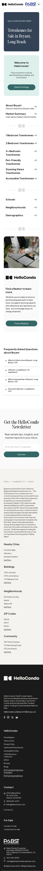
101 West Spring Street (12, 645)
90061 (6, 626)
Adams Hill (8, 603)
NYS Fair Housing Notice (13, 776)
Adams (6, 600)
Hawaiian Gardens (11, 557)
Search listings (21, 87)
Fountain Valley (10, 550)
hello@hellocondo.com (15, 804)
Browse (7, 763)
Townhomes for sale (12, 829)
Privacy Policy (9, 744)
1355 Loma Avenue (11, 576)
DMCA (6, 760)
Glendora (7, 553)
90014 (6, 619)
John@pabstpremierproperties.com (21, 861)
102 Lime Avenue (10, 649)
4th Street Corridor (11, 597)
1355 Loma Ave (10, 572)
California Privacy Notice (13, 747)
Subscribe (21, 454)
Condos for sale (10, 826)
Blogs (6, 767)
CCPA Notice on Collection (10, 755)
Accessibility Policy (11, 751)
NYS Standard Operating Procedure (13, 771)
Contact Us (8, 810)
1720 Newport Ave (11, 579)
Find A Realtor (9, 737)
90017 (6, 623)
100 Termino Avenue (12, 642)
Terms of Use (9, 741)
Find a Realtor (22, 323)
